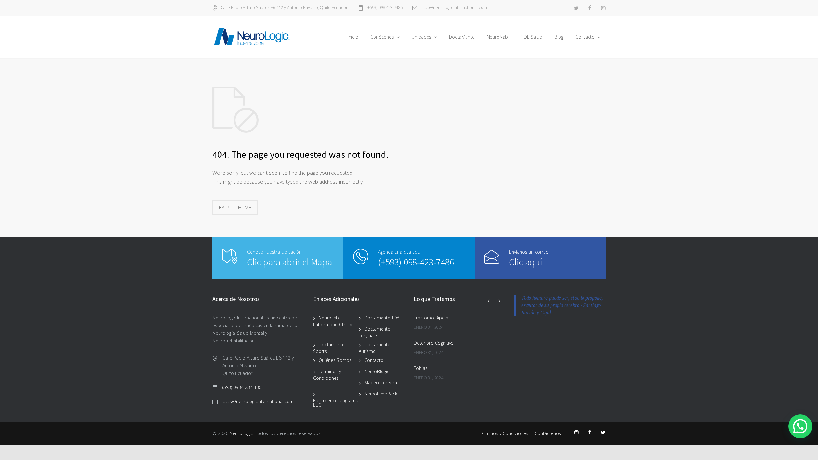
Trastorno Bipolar (432, 318)
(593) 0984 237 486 (241, 387)
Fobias (421, 368)
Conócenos (382, 37)
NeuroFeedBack (380, 394)
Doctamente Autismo (374, 347)
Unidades (421, 37)
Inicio (353, 37)
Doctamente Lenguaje (374, 332)
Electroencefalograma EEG (335, 402)
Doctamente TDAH (383, 318)
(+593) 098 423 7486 (385, 7)
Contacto (585, 37)
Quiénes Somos (335, 360)
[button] (800, 426)
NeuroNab (497, 37)
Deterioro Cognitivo (434, 343)
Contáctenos (548, 433)
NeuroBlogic (376, 371)
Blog (558, 37)
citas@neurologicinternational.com (454, 7)
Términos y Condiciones (327, 374)
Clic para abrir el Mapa (289, 262)
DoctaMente (462, 37)
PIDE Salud (531, 37)
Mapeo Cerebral (381, 382)
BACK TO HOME (235, 207)
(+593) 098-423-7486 (416, 262)
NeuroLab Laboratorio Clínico (332, 321)
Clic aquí (525, 262)
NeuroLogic (241, 433)
